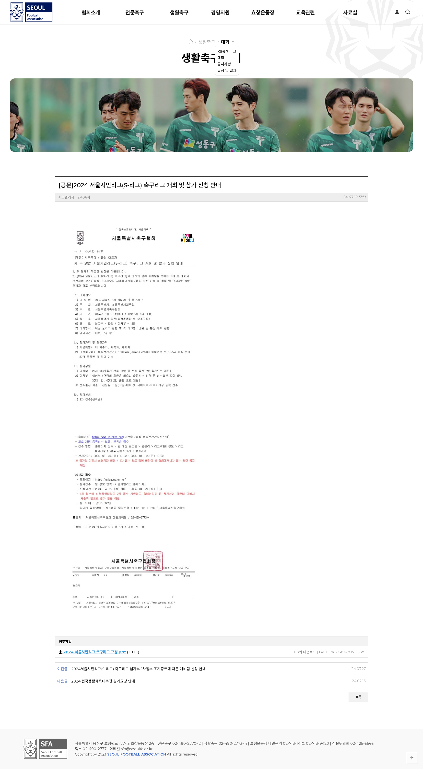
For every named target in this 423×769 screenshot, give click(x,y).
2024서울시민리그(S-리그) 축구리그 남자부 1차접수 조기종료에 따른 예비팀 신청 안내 (138, 669)
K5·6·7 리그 (226, 51)
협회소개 (91, 13)
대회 (225, 42)
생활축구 (179, 13)
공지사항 (224, 64)
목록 (358, 697)
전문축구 (134, 13)
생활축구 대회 (211, 58)
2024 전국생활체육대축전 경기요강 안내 (103, 681)
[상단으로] (412, 758)
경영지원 (220, 13)
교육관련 (305, 13)
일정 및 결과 (226, 70)
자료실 (350, 13)
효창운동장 (262, 13)
